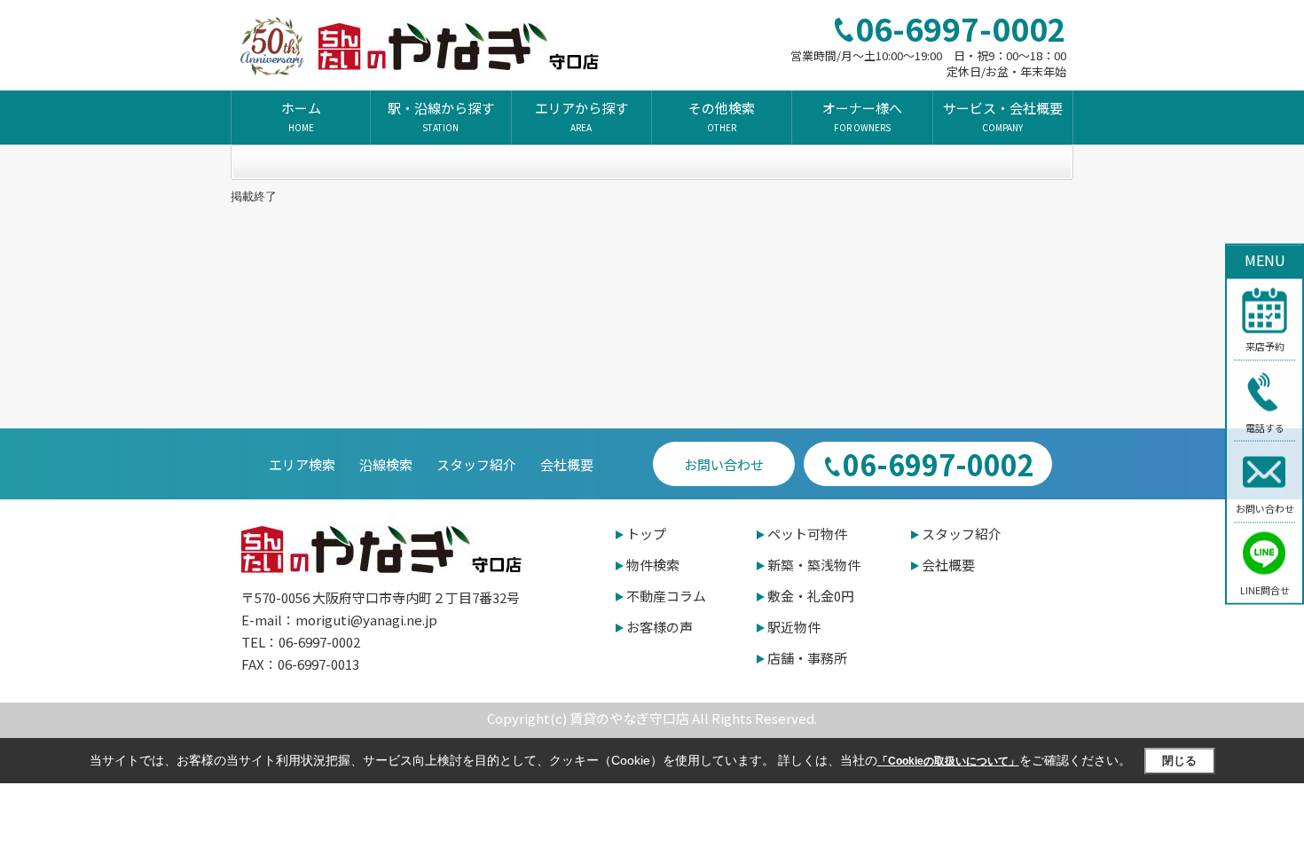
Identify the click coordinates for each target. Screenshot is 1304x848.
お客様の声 (659, 626)
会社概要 (566, 464)
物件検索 (652, 564)
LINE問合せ (1265, 589)
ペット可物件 (807, 533)
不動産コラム (666, 595)
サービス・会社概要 (1003, 116)
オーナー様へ (862, 116)
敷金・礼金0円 (810, 595)
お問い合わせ (1265, 508)
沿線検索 (385, 464)
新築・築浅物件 (813, 564)
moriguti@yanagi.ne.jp (366, 619)
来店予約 (1264, 346)
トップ (646, 533)
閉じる (1179, 760)
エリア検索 (302, 464)
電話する (1264, 427)
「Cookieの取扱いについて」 (948, 761)
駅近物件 (794, 626)
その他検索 (721, 116)
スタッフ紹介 (476, 464)
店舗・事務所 (807, 657)
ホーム (301, 116)
